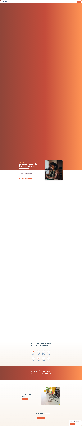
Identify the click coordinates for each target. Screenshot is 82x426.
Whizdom (73, 1)
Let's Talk (79, 1)
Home (57, 1)
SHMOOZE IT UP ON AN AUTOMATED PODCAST (26, 178)
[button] (61, 2)
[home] (4, 2)
